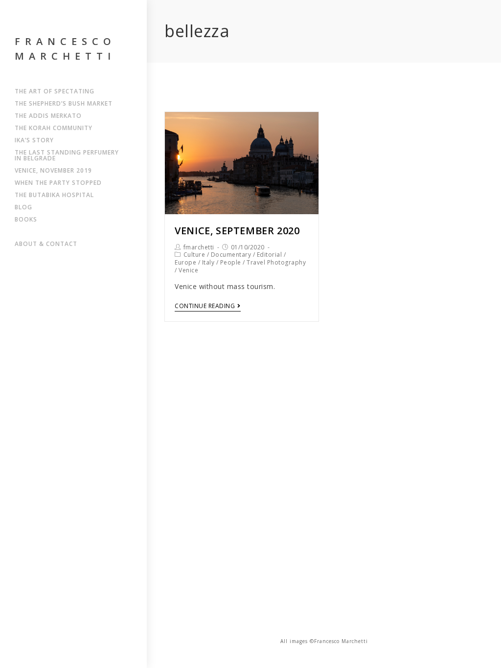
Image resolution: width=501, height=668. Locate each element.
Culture (194, 254)
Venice (188, 270)
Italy (208, 262)
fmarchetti (198, 247)
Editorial (269, 254)
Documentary (231, 254)
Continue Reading (205, 306)
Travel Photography (276, 262)
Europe (185, 262)
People (230, 262)
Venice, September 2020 (237, 230)
